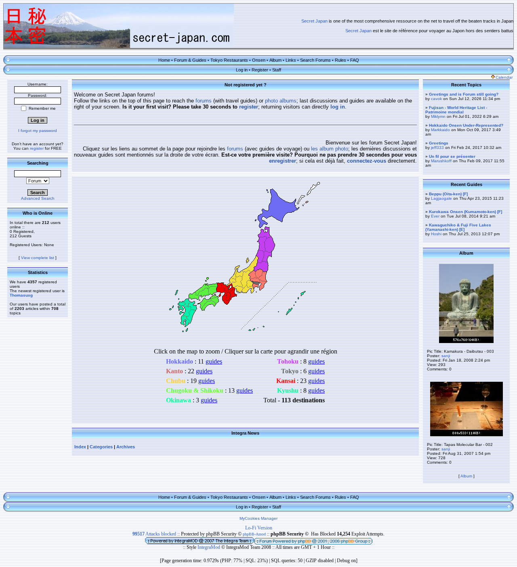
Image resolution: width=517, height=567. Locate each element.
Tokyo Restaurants (229, 60)
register (37, 148)
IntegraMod (209, 547)
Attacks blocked (154, 534)
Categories (101, 446)
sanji (445, 356)
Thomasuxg (21, 295)
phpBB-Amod (254, 534)
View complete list (37, 257)
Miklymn (438, 116)
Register (260, 69)
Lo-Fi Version (258, 528)
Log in (242, 69)
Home (164, 60)
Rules (340, 60)
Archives (125, 446)
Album (275, 60)
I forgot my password (37, 130)
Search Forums (315, 60)
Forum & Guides (190, 60)
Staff (276, 69)
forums (203, 101)
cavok (436, 98)
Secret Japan (314, 21)
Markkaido (440, 130)
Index (80, 446)
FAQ (354, 60)
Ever (435, 216)
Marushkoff (441, 161)
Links (291, 60)
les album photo (329, 149)
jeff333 (437, 147)
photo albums (280, 101)
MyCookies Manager (258, 518)
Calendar (504, 77)
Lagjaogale (441, 198)
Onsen (258, 60)
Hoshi (436, 234)
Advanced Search (38, 198)
